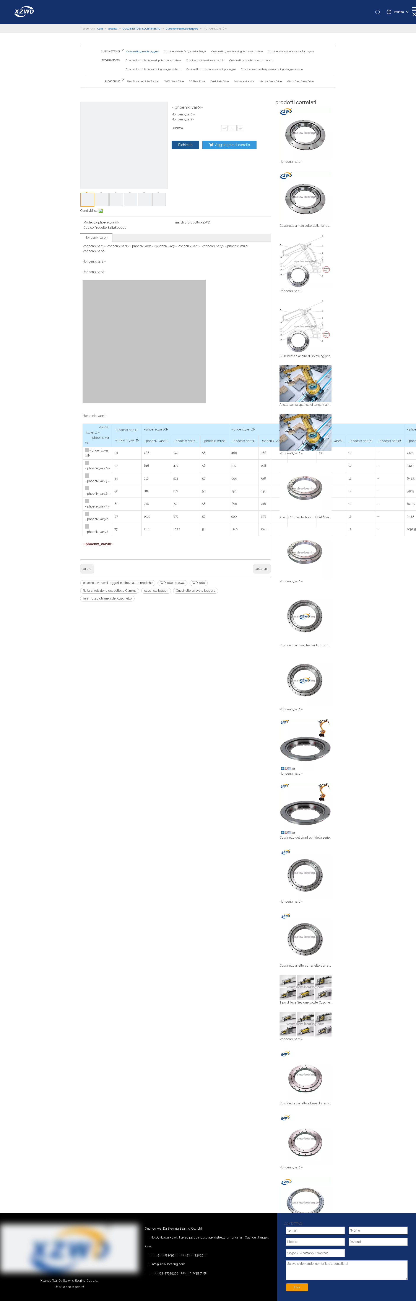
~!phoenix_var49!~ (97, 506)
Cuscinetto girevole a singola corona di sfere (237, 51)
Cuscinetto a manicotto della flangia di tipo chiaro (306, 225)
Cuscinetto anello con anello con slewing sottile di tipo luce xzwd (306, 965)
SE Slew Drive (197, 81)
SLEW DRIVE (112, 81)
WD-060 (198, 583)
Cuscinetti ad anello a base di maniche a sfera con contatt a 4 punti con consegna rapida (306, 1103)
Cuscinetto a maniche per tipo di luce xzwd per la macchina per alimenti (306, 645)
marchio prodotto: (188, 222)
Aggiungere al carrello (232, 145)
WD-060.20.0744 (172, 583)
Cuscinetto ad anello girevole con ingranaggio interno (272, 69)
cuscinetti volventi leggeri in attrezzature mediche (118, 583)
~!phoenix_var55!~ (97, 532)
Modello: (89, 222)
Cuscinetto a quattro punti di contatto (251, 60)
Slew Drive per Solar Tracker (143, 81)
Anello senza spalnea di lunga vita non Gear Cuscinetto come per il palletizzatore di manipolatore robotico (306, 404)
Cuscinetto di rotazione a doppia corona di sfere (153, 60)
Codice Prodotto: (95, 227)
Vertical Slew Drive (271, 81)
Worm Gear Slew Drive (300, 81)
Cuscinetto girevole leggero (143, 51)
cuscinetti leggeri (156, 590)
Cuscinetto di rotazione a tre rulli (205, 60)
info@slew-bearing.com (168, 1264)
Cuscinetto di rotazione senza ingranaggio (211, 69)
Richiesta (185, 145)
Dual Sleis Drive (219, 81)
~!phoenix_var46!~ (97, 493)
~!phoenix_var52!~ (97, 519)
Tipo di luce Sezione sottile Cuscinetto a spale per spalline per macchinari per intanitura (306, 1002)
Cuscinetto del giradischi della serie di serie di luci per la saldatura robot (306, 837)
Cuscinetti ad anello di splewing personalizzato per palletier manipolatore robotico (306, 356)
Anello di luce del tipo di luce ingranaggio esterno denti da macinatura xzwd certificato (306, 517)
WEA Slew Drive (174, 81)
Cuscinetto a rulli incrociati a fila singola (291, 51)
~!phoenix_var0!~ (96, 237)
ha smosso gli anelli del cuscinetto (107, 598)
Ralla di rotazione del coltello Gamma (109, 590)
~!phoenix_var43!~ (97, 481)
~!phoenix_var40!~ (97, 468)
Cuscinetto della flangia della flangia (185, 51)
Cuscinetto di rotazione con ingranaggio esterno (153, 69)
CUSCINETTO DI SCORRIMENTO (110, 56)
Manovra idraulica (244, 81)
